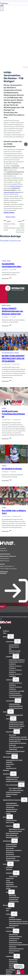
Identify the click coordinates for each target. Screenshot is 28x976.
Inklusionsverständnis (12, 805)
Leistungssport (7, 757)
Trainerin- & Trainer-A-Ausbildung (15, 675)
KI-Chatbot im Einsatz (12, 469)
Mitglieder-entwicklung (6, 772)
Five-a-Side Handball (12, 785)
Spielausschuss (13, 934)
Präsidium (12, 917)
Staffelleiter (9, 972)
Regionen (8, 974)
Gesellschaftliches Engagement (12, 800)
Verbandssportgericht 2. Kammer (18, 923)
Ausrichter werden (14, 653)
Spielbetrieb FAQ (14, 901)
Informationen (10, 641)
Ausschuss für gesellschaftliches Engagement (18, 945)
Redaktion (6, 269)
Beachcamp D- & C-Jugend (17, 829)
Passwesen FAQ (13, 899)
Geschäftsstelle (10, 927)
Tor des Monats (13, 876)
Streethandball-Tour (15, 741)
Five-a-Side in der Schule (16, 747)
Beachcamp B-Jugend (15, 728)
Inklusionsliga (10, 807)
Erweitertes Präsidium (15, 919)
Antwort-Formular (15, 186)
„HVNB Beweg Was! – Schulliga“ (18, 737)
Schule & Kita (10, 731)
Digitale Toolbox (10, 858)
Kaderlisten (9, 762)
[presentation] (14, 249)
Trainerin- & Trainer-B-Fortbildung (15, 684)
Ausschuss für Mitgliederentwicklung (15, 941)
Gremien (8, 914)
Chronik (8, 908)
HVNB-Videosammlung (15, 708)
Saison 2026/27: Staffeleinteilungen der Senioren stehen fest (12, 311)
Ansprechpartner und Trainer (14, 760)
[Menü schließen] (0, 627)
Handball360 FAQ (14, 897)
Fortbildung (9, 679)
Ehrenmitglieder (10, 970)
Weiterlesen (6, 278)
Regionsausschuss (14, 950)
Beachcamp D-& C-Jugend (16, 726)
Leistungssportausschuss (16, 948)
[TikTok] (6, 623)
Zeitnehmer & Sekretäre (12, 860)
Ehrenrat (11, 952)
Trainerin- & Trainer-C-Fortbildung (15, 688)
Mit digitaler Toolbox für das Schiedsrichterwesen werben (10, 226)
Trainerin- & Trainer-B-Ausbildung (15, 671)
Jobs (7, 910)
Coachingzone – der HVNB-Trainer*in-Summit (16, 692)
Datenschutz (3, 550)
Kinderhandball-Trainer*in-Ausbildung (17, 663)
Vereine (13, 217)
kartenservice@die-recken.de (12, 192)
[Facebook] (3, 623)
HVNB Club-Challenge (12, 777)
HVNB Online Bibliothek (16, 706)
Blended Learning (14, 647)
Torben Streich (7, 364)
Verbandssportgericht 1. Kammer (18, 921)
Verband (8, 217)
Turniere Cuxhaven (11, 820)
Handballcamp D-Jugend (16, 724)
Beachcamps (9, 826)
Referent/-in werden (15, 651)
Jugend (5, 711)
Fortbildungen (13, 749)
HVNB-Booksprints (14, 704)
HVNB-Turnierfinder (11, 886)
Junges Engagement (12, 753)
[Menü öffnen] (1, 8)
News (4, 633)
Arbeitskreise (10, 956)
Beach (4, 817)
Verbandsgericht (13, 925)
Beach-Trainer (10, 822)
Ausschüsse (9, 931)
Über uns (5, 905)
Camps (8, 718)
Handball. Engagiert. (12, 794)
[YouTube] (8, 623)
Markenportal (10, 884)
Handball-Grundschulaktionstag (18, 739)
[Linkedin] (10, 623)
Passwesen (9, 869)
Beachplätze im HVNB (12, 837)
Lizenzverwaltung (14, 645)
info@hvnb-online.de (10, 568)
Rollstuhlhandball (11, 811)
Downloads (9, 867)
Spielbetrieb (9, 873)
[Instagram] (1, 623)
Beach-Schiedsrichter (12, 833)
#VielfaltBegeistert (11, 803)
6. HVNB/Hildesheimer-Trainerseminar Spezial (15, 696)
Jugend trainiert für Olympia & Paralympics (17, 744)
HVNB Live (6, 631)
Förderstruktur (10, 764)
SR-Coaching (10, 852)
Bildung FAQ (12, 895)
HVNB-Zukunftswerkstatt (13, 792)
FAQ (10, 649)
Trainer (11, 967)
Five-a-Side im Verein (15, 788)
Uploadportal (10, 878)
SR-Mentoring (10, 854)
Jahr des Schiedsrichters (13, 856)
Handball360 (9, 882)
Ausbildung (9, 656)
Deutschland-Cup (11, 768)
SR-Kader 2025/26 (11, 846)
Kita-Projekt (12, 735)
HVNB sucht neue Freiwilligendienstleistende (13, 414)
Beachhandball (13, 959)
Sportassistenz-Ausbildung (17, 660)
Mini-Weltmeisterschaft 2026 (14, 715)
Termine (8, 766)
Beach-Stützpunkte (11, 835)
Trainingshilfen (10, 701)
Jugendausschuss (14, 938)
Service (5, 864)
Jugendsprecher (13, 963)
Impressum (3, 548)
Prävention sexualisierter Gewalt (15, 751)
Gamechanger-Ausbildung (13, 850)
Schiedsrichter (7, 841)
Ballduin (8, 796)
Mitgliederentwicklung (8, 352)
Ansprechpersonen (11, 844)
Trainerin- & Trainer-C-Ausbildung (15, 667)
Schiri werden (10, 848)
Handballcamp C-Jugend (16, 722)
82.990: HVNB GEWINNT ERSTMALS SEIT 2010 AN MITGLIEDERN (13, 358)
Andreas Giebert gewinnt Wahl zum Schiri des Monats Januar (20, 227)
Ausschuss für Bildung (15, 936)
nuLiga (8, 880)
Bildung (5, 636)
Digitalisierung (13, 965)
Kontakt (8, 813)
